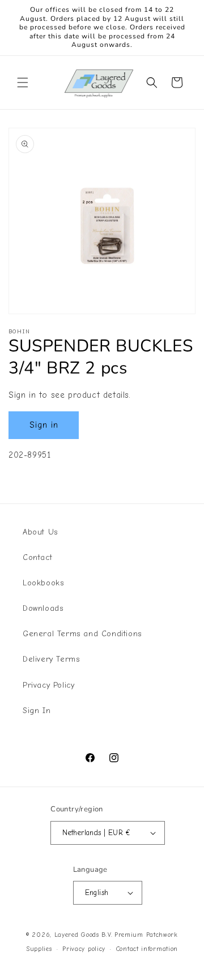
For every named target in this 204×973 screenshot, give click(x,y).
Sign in (43, 425)
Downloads (43, 608)
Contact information (147, 949)
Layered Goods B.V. (83, 935)
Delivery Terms (51, 659)
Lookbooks (43, 583)
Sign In (36, 710)
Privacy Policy (48, 685)
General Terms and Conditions (82, 633)
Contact (37, 557)
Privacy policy (83, 949)
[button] (22, 82)
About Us (40, 532)
